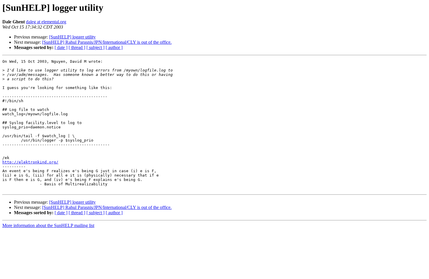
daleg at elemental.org (46, 21)
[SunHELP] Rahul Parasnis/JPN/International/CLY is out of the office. (107, 42)
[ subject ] (95, 47)
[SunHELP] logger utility (72, 36)
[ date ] (61, 47)
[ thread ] (77, 47)
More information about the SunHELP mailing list (48, 225)
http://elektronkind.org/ (30, 162)
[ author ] (114, 47)
